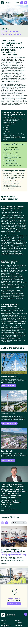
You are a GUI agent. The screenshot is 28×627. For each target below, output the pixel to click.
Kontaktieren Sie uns (14, 604)
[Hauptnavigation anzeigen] (25, 2)
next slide (6, 522)
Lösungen (4, 623)
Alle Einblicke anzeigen (19, 522)
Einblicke (3, 620)
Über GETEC (18, 623)
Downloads (18, 625)
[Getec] (8, 616)
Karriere (17, 620)
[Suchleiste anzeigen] (21, 2)
